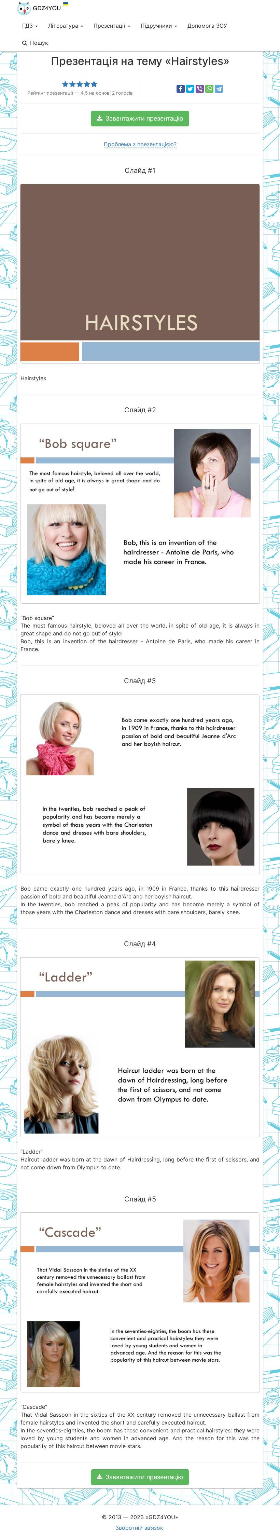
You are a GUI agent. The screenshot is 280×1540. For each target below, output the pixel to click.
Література (64, 25)
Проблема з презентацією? (140, 144)
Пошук (39, 42)
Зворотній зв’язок (139, 1527)
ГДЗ (28, 25)
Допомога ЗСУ (207, 25)
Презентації (110, 25)
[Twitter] (190, 89)
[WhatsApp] (209, 89)
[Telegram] (219, 89)
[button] (140, 118)
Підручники (157, 25)
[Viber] (200, 89)
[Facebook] (181, 89)
